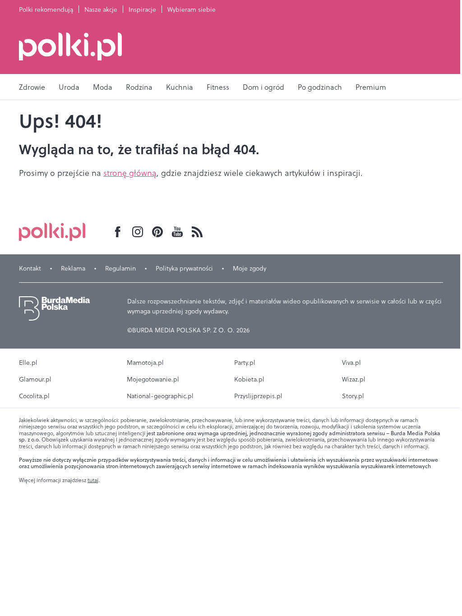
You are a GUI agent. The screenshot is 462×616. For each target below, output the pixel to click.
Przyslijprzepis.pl (258, 395)
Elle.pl (28, 362)
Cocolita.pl (34, 395)
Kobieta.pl (249, 379)
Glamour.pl (35, 379)
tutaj (93, 480)
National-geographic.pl (160, 395)
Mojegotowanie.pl (153, 379)
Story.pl (353, 395)
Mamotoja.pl (145, 362)
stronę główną (130, 173)
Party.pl (244, 362)
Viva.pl (351, 362)
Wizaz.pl (353, 379)
